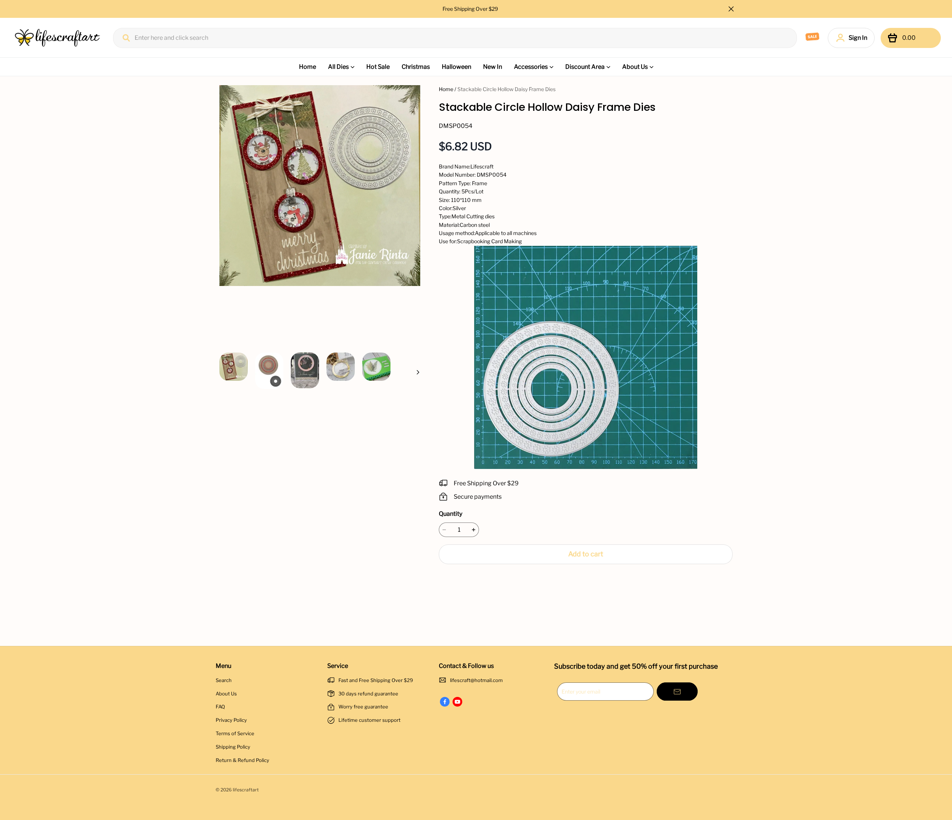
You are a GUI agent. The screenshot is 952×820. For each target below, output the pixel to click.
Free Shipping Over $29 (471, 9)
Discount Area (585, 66)
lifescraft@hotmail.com (476, 680)
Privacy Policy (231, 720)
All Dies (338, 66)
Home (307, 66)
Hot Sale (378, 66)
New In (492, 66)
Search (224, 680)
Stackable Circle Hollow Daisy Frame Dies (506, 89)
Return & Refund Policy (242, 760)
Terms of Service (235, 733)
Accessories (531, 66)
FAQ (220, 707)
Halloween (456, 66)
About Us (635, 66)
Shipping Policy (233, 747)
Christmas (416, 66)
